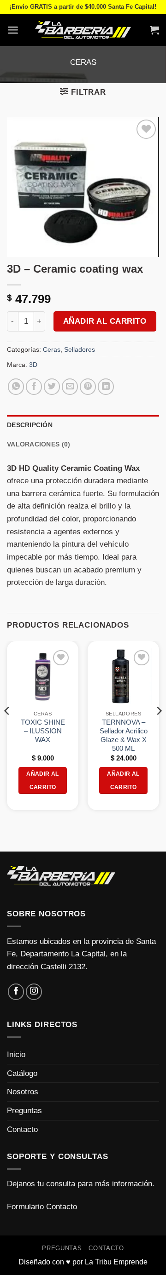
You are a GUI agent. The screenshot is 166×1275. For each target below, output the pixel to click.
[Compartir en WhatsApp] (16, 386)
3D (33, 364)
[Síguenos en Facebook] (16, 991)
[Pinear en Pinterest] (88, 386)
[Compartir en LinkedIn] (106, 386)
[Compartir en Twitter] (52, 386)
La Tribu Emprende (116, 1262)
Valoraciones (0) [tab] (38, 444)
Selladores (79, 349)
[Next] (158, 729)
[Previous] (7, 729)
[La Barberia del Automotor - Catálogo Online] (83, 30)
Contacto (22, 1129)
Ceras (83, 62)
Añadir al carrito (105, 321)
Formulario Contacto (42, 1206)
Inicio (16, 1054)
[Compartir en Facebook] (34, 386)
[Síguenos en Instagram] (34, 991)
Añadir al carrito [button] (42, 780)
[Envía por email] (70, 386)
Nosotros (22, 1091)
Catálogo (22, 1073)
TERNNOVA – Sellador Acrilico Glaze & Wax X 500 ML (124, 735)
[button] (13, 30)
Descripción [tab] (30, 425)
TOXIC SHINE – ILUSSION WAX (43, 731)
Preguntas (24, 1110)
